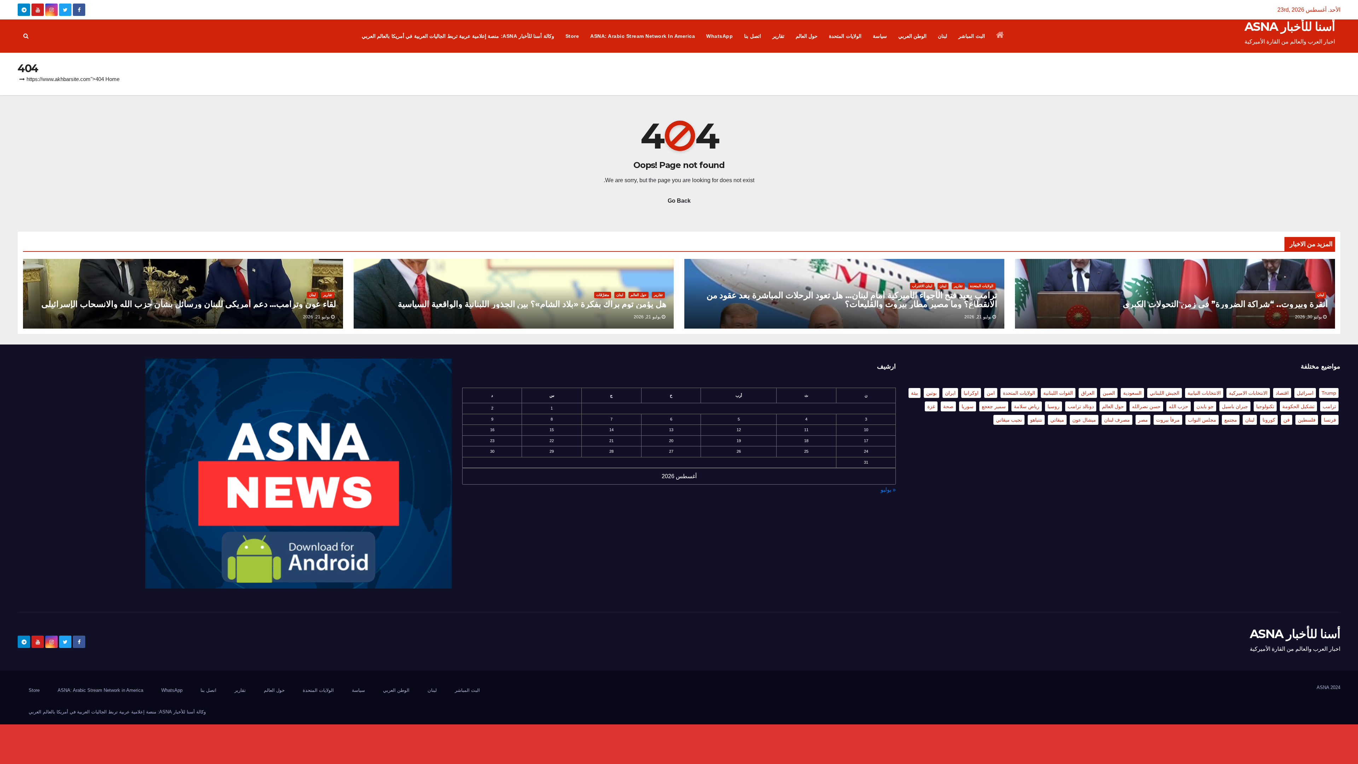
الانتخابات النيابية (1204, 393)
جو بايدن (1205, 406)
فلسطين (1307, 420)
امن (991, 393)
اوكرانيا (971, 393)
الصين (1109, 393)
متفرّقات (602, 295)
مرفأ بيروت (1168, 420)
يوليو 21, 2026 (977, 316)
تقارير (778, 36)
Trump (1329, 393)
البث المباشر (971, 36)
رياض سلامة (1026, 406)
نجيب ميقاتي (1009, 420)
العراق (1088, 393)
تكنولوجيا (1265, 406)
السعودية (1132, 393)
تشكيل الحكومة (1298, 406)
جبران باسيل (1235, 406)
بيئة (914, 393)
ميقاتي (1057, 420)
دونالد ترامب (1081, 406)
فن (1286, 420)
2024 (1335, 687)
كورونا (1269, 420)
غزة (931, 406)
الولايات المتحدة (845, 36)
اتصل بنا (752, 36)
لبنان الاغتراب (922, 286)
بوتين (931, 393)
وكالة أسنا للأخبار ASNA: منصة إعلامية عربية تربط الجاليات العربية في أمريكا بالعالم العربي (458, 36)
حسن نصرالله (1146, 406)
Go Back (679, 201)
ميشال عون (1084, 420)
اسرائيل (1305, 393)
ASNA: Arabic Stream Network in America (642, 36)
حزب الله (1178, 406)
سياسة (880, 36)
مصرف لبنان (1117, 420)
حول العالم (807, 36)
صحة (948, 406)
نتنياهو (1036, 420)
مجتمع (1230, 420)
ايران (950, 393)
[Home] (1000, 36)
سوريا (968, 406)
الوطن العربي (912, 36)
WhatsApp (719, 36)
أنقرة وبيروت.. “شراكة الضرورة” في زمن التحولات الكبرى (1225, 304)
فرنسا (1330, 420)
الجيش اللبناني (1164, 393)
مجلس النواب (1202, 420)
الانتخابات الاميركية (1248, 393)
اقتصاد (1282, 393)
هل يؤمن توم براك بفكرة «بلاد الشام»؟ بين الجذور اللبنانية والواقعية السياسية (532, 304)
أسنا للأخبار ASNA (1289, 26)
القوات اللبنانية (1058, 393)
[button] (26, 36)
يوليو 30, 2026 (1308, 316)
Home (112, 79)
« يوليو (888, 490)
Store (572, 36)
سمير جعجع (994, 406)
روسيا (1053, 406)
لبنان (942, 36)
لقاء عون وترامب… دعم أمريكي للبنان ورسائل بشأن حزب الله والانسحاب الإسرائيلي (188, 304)
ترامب (1329, 406)
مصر (1143, 420)
